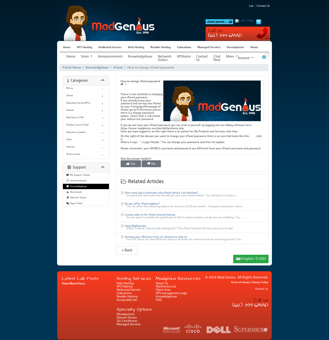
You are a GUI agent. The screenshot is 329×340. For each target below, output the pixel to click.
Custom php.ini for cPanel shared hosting (183, 216)
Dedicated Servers (110, 47)
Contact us (263, 6)
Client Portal (219, 21)
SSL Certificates (127, 321)
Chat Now (217, 58)
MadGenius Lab (166, 286)
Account (244, 58)
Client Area (163, 290)
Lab (251, 6)
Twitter (258, 22)
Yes (132, 164)
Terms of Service (240, 282)
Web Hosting (136, 47)
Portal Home (72, 67)
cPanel (118, 67)
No (152, 164)
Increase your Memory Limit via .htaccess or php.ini (184, 238)
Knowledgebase (140, 57)
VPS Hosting (107, 20)
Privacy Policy (260, 282)
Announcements (110, 57)
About (254, 47)
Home (66, 47)
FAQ (159, 300)
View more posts (73, 283)
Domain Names (127, 317)
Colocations (184, 47)
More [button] (230, 57)
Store (85, 57)
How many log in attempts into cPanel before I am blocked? (181, 194)
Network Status (164, 58)
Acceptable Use (127, 300)
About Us (162, 283)
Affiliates (184, 57)
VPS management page (171, 293)
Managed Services (208, 47)
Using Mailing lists (179, 227)
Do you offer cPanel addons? (184, 205)
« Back (127, 250)
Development (235, 47)
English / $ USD (253, 259)
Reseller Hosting (160, 47)
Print (213, 100)
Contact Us (202, 58)
